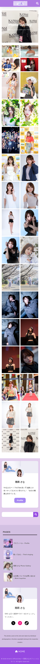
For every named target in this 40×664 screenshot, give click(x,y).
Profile (20, 500)
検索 (35, 514)
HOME (21, 651)
